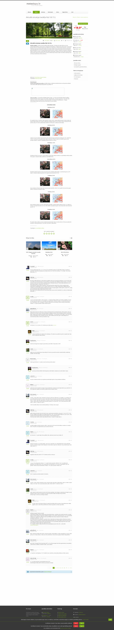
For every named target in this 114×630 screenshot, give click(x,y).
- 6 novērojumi (42, 384)
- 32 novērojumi (43, 558)
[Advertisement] (67, 5)
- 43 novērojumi (43, 340)
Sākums (29, 12)
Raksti (36, 12)
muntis (31, 321)
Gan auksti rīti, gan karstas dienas (80, 66)
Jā (81, 623)
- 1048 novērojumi (40, 266)
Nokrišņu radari (61, 612)
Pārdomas (76, 78)
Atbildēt (27, 270)
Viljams (31, 431)
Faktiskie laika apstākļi (62, 613)
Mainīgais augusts (77, 44)
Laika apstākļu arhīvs (62, 617)
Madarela (30, 255)
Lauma (31, 349)
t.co (54, 325)
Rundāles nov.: (78, 40)
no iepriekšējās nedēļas (39, 228)
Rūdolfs (32, 509)
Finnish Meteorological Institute (40, 77)
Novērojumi (50, 12)
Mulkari (32, 384)
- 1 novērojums (41, 394)
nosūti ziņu (81, 612)
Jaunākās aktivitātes (78, 34)
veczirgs (79, 41)
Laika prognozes (84, 17)
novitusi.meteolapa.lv (34, 525)
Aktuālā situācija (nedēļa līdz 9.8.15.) (41, 43)
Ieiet (72, 12)
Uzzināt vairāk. (85, 619)
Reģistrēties (65, 12)
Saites (57, 12)
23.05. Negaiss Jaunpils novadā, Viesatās (33, 253)
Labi (110, 619)
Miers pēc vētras (77, 36)
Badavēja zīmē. (49, 252)
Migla (46, 254)
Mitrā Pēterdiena (65, 252)
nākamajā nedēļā (38, 78)
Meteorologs (33, 358)
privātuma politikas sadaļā (65, 628)
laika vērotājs (33, 558)
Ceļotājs (32, 422)
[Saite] (33, 245)
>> (70, 567)
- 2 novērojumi (39, 376)
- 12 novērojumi (38, 509)
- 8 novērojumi (42, 330)
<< (49, 567)
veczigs (31, 296)
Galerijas (43, 12)
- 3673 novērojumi (40, 277)
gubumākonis (33, 308)
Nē (76, 623)
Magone (32, 549)
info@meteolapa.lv (81, 614)
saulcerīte (32, 376)
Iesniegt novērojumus (83, 23)
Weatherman (33, 340)
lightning (32, 277)
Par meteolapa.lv (77, 77)
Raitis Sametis (57, 40)
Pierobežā (32, 266)
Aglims (79, 49)
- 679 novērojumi (41, 431)
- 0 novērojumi (41, 296)
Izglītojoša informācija (78, 75)
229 (53, 40)
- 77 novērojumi (44, 358)
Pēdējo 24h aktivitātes (62, 615)
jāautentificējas (47, 571)
